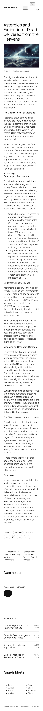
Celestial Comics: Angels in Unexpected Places (17, 636)
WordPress (35, 706)
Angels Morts (10, 7)
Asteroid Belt (10, 132)
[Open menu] (25, 8)
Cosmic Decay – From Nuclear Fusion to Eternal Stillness (30, 555)
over (19, 537)
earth (7, 537)
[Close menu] (32, 4)
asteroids (18, 532)
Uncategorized (23, 71)
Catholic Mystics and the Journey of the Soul (16, 626)
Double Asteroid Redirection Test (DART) (20, 359)
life (13, 537)
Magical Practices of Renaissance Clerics (14, 656)
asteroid (8, 532)
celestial (28, 532)
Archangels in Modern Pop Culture (15, 646)
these (26, 537)
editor (14, 71)
